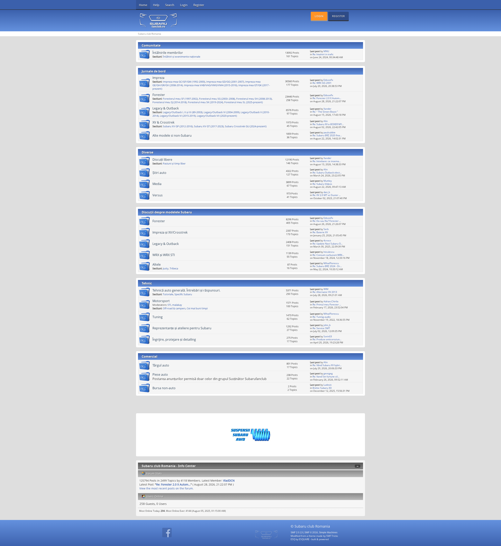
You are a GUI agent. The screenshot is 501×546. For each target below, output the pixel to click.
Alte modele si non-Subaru (172, 135)
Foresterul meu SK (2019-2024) (205, 102)
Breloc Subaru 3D (322, 388)
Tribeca (174, 268)
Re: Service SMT (321, 328)
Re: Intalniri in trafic (323, 54)
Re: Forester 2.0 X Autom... (327, 98)
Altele (156, 264)
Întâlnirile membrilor (167, 53)
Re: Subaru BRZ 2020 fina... (327, 135)
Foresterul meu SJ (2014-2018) (169, 102)
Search (169, 5)
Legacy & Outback (165, 108)
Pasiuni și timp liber (174, 163)
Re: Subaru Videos (322, 184)
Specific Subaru (183, 294)
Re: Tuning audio (322, 317)
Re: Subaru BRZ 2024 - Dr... (327, 266)
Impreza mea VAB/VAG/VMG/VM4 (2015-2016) (210, 85)
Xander (327, 108)
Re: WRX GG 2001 (322, 83)
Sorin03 (327, 336)
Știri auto (159, 173)
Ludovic (327, 384)
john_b (327, 325)
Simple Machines (328, 532)
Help (156, 5)
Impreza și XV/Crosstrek (169, 232)
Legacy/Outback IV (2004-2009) (222, 112)
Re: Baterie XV (320, 232)
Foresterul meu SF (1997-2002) (180, 98)
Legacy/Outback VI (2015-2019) (178, 115)
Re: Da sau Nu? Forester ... (327, 221)
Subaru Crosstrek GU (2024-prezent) (246, 126)
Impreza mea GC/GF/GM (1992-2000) (184, 81)
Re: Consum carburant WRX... (328, 255)
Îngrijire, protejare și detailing (174, 339)
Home (143, 5)
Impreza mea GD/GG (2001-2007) (225, 81)
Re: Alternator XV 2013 (325, 292)
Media (156, 184)
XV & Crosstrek (163, 122)
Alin (325, 121)
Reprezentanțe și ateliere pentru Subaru (181, 328)
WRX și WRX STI (163, 255)
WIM (325, 289)
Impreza (158, 78)
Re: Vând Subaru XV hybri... (327, 365)
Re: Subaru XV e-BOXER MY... (328, 124)
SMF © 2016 (311, 532)
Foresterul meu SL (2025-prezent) (243, 102)
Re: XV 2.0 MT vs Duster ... (327, 195)
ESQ (293, 539)
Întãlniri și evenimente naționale (181, 56)
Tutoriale (168, 294)
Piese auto (160, 374)
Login (183, 5)
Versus (157, 195)
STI (169, 305)
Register (198, 5)
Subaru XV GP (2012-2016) (178, 126)
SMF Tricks (332, 535)
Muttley (327, 180)
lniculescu (328, 252)
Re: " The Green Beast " (325, 111)
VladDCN (229, 480)
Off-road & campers (174, 308)
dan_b (326, 192)
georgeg (328, 373)
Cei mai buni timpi (197, 308)
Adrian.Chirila (330, 301)
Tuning (157, 317)
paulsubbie (329, 132)
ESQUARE (304, 539)
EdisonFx (328, 80)
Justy (166, 268)
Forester (158, 95)
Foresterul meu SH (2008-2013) (254, 98)
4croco (327, 240)
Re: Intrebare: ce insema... (327, 161)
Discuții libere (162, 159)
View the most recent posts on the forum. (166, 488)
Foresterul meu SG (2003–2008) (217, 98)
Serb (326, 229)
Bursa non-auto (164, 388)
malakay (177, 305)
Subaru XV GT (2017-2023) (209, 126)
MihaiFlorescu (331, 263)
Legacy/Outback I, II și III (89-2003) (183, 112)
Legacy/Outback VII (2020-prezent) (217, 115)
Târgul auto (160, 365)
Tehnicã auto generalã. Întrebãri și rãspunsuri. (186, 290)
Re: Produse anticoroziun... (327, 339)
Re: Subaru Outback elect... (327, 172)
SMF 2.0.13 (297, 532)
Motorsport (161, 301)
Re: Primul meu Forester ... (327, 304)
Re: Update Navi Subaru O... (327, 243)
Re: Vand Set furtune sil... (326, 376)
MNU (326, 51)
